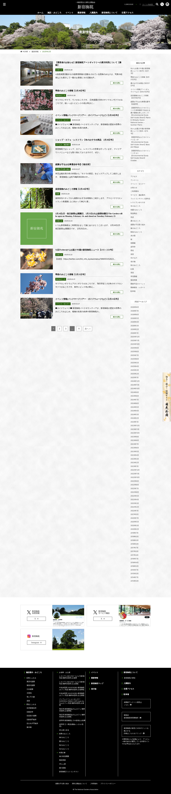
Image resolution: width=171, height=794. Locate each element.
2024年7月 (135, 400)
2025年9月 (135, 348)
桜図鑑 (133, 243)
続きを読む (117, 83)
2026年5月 (135, 318)
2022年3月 (135, 503)
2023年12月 (135, 425)
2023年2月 (135, 462)
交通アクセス (128, 13)
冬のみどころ (135, 206)
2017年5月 (134, 551)
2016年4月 (135, 562)
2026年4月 (135, 322)
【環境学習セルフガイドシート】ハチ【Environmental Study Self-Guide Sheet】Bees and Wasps (140, 142)
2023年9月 (135, 437)
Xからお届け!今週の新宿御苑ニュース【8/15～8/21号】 (140, 70)
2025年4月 (135, 366)
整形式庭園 (31, 685)
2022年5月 (135, 496)
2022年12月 (135, 470)
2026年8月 (135, 307)
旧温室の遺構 (31, 716)
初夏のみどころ (136, 210)
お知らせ (134, 188)
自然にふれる (31, 678)
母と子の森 (31, 697)
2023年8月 (135, 440)
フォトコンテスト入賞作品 (140, 199)
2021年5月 (135, 514)
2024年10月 (135, 388)
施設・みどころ (54, 13)
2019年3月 (135, 540)
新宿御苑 (85, 5)
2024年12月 (135, 381)
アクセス (134, 176)
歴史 (132, 250)
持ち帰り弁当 (64, 730)
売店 (132, 217)
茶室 (132, 273)
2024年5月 (135, 407)
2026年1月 (135, 333)
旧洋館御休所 (31, 708)
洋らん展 (62, 764)
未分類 (133, 236)
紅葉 (132, 269)
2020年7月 (135, 518)
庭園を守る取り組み (138, 225)
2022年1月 (135, 511)
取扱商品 (134, 213)
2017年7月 (134, 548)
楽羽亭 (133, 247)
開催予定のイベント (138, 284)
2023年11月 (135, 429)
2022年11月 (135, 474)
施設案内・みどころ (34, 672)
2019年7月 (134, 533)
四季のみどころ (64, 734)
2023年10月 (135, 433)
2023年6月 (135, 448)
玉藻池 (29, 693)
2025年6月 (135, 359)
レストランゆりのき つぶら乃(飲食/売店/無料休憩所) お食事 (72, 677)
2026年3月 (135, 326)
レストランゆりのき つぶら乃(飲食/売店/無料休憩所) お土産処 (72, 683)
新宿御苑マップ (97, 683)
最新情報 (81, 13)
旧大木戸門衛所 (32, 723)
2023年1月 (135, 466)
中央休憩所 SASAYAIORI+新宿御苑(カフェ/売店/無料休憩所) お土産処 (71, 694)
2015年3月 (135, 573)
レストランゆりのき (138, 202)
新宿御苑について (110, 13)
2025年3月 (135, 370)
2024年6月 (135, 403)
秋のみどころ (135, 265)
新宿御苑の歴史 (129, 678)
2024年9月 (135, 392)
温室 (132, 254)
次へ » (88, 328)
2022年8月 (135, 485)
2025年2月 (135, 374)
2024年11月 (135, 385)
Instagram (35, 642)
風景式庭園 (31, 681)
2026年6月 (135, 314)
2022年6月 (135, 492)
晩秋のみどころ (136, 232)
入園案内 (94, 13)
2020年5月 (135, 522)
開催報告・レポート (138, 287)
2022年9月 (135, 481)
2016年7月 (134, 559)
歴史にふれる (31, 704)
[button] (157, 4)
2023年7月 (135, 444)
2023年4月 (135, 455)
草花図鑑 (134, 276)
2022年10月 (135, 477)
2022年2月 (135, 507)
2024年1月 (135, 422)
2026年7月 (135, 311)
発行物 (133, 262)
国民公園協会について (79, 783)
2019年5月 (135, 536)
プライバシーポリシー (108, 783)
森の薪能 (62, 768)
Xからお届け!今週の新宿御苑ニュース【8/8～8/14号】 (140, 131)
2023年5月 (135, 451)
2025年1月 (135, 377)
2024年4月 (135, 411)
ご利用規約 (94, 783)
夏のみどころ (135, 221)
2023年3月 (135, 459)
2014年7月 (134, 577)
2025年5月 (135, 363)
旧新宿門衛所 (31, 719)
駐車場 (133, 291)
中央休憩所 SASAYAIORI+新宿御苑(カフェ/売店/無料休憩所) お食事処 (71, 689)
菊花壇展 (134, 280)
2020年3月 (135, 525)
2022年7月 (135, 488)
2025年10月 (135, 344)
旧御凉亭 (30, 712)
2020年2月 (135, 529)
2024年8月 (135, 396)
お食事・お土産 (64, 672)
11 (79, 328)
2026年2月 (135, 329)
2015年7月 (134, 570)
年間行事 (62, 753)
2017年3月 (134, 555)
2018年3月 (135, 544)
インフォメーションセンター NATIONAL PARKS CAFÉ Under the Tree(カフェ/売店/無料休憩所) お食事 (71, 702)
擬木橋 (29, 727)
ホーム (40, 13)
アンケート (135, 180)
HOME (25, 51)
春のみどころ (135, 228)
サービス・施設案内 (138, 195)
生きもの (134, 258)
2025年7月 (135, 355)
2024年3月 (135, 414)
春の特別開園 (64, 756)
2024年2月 (135, 418)
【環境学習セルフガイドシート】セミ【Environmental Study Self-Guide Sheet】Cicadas (140, 155)
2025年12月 (135, 337)
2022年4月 (135, 499)
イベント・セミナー (138, 184)
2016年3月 (135, 566)
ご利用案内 (135, 191)
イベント (69, 13)
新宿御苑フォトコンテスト (69, 772)
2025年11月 (135, 340)
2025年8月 (135, 351)
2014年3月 (135, 581)
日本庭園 (30, 689)
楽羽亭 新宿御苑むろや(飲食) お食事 (72, 720)
